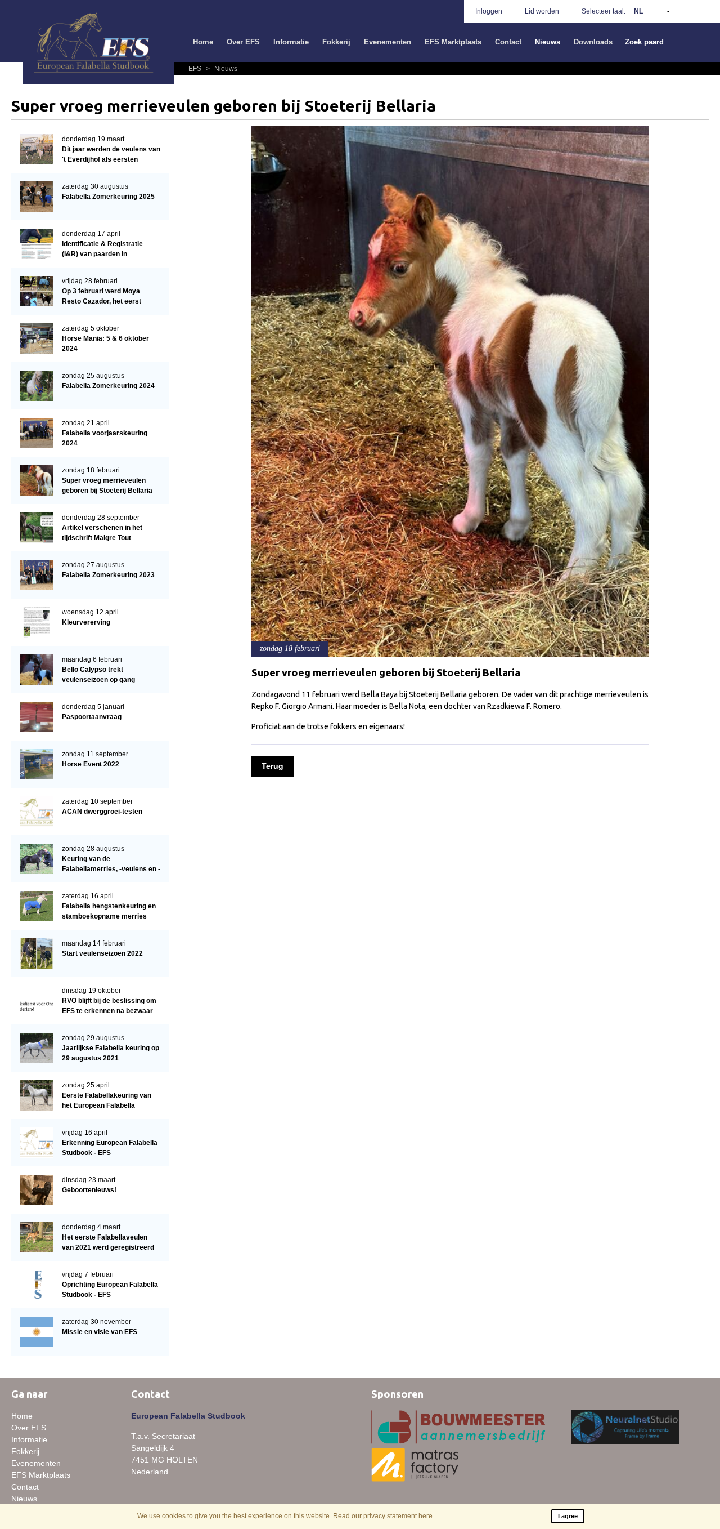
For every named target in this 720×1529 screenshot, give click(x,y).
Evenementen (387, 42)
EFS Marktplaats (453, 42)
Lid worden (542, 11)
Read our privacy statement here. (383, 1516)
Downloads (593, 42)
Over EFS (243, 42)
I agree (568, 1516)
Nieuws (547, 42)
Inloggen (488, 11)
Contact (508, 42)
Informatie (291, 42)
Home (203, 42)
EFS (195, 69)
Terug (273, 765)
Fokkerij (336, 42)
